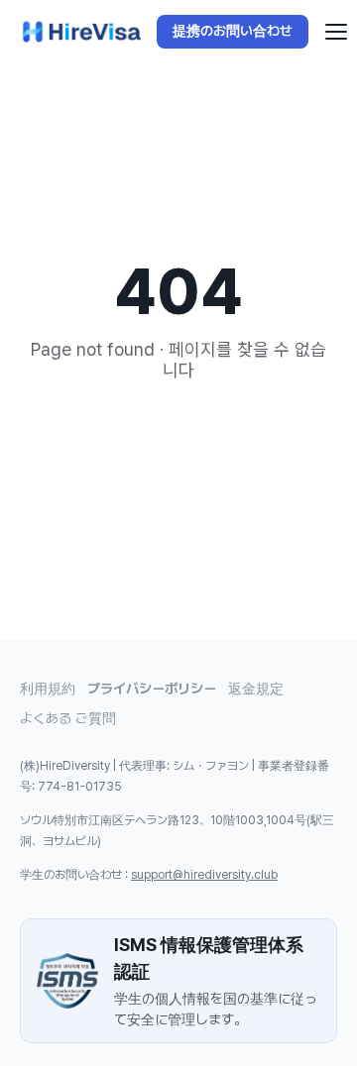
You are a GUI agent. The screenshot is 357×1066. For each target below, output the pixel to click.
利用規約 (47, 688)
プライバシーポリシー (151, 688)
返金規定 (256, 688)
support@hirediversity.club (204, 875)
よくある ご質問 (68, 718)
